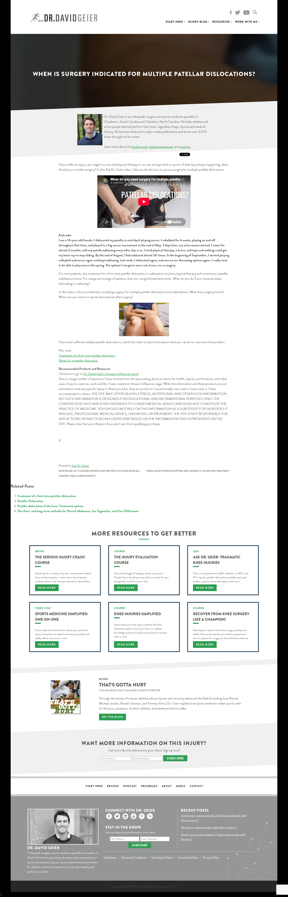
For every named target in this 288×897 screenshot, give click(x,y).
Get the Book (112, 717)
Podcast (130, 786)
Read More (47, 588)
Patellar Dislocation (30, 500)
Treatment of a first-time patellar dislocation (87, 355)
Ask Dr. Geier (80, 465)
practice (185, 146)
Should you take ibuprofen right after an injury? (209, 827)
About (167, 786)
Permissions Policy (162, 857)
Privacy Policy (211, 857)
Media (180, 786)
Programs (149, 786)
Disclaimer (110, 857)
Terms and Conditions (133, 857)
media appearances (161, 146)
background (139, 146)
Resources (221, 22)
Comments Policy (187, 857)
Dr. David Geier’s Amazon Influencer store (110, 373)
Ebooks (113, 786)
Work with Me (246, 22)
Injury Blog (197, 22)
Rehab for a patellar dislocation (78, 360)
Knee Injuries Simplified (137, 614)
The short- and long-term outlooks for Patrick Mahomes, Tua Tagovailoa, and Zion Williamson (78, 510)
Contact (196, 786)
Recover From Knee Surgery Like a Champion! (221, 616)
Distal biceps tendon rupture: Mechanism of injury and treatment (187, 471)
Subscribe (175, 758)
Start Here (174, 22)
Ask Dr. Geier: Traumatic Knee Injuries (216, 559)
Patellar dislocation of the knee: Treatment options (50, 505)
